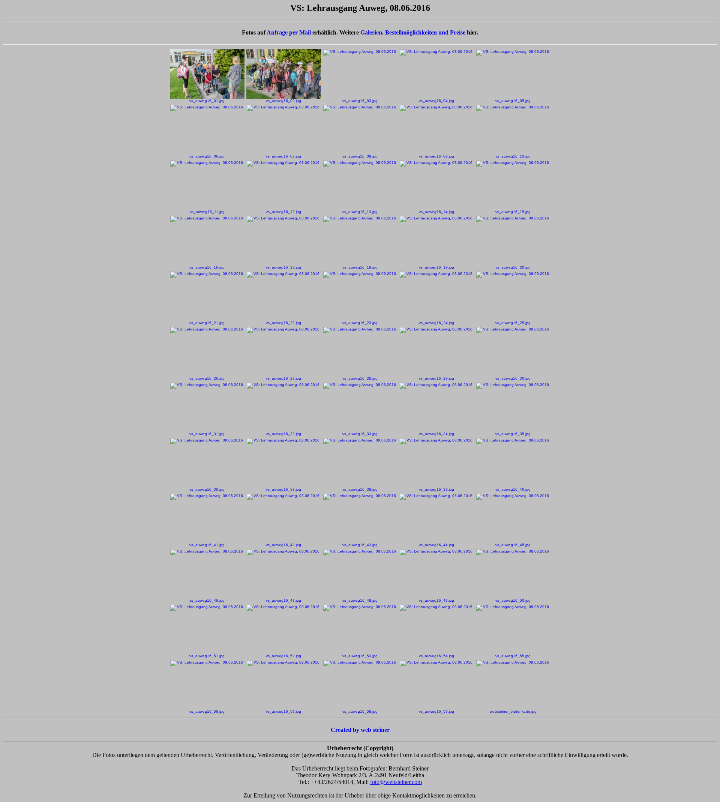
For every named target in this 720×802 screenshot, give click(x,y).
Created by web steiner (360, 730)
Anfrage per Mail (289, 32)
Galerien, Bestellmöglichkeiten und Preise (412, 32)
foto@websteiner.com (396, 782)
